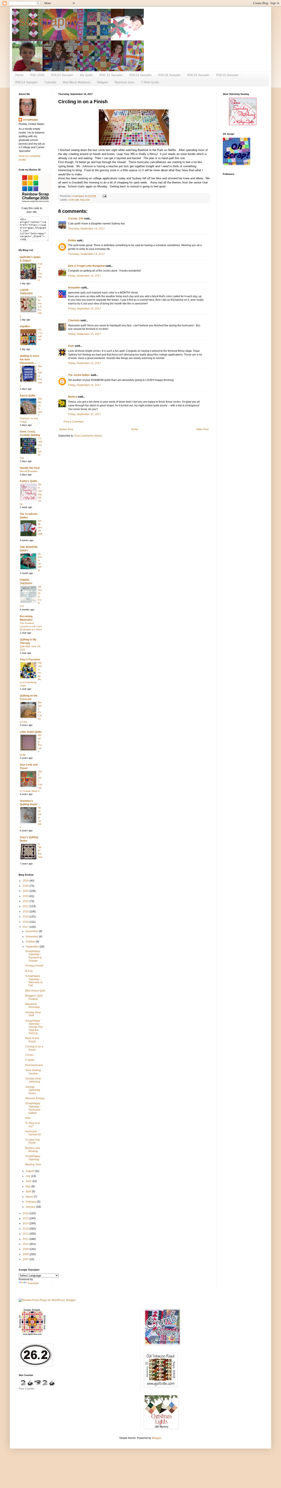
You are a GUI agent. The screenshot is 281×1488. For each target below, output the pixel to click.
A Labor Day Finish (32, 1141)
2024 (26, 890)
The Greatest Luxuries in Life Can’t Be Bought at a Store (31, 626)
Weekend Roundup (32, 1006)
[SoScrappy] (35, 202)
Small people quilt (40, 527)
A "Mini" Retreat (40, 850)
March (30, 1196)
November (32, 936)
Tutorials (50, 82)
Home (19, 75)
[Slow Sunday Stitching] (242, 124)
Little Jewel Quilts (31, 731)
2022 (26, 901)
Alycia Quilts (28, 395)
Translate (33, 1283)
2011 (26, 1239)
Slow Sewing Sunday (33, 1072)
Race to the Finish (32, 1040)
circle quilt (73, 199)
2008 (26, 1254)
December (32, 931)
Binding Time (33, 1164)
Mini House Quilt (35, 990)
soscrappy (48, 21)
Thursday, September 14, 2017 (86, 228)
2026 (26, 880)
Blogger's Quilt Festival (34, 997)
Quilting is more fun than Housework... (29, 359)
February (31, 1201)
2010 (26, 1244)
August (30, 1171)
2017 (26, 926)
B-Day (29, 970)
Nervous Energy (35, 1098)
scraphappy (30, 119)
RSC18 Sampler (169, 75)
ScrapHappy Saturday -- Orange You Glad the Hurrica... (34, 1027)
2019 (26, 916)
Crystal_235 (75, 218)
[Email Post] (104, 196)
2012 (26, 1233)
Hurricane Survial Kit (33, 1133)
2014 (26, 1223)
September (33, 946)
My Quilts (86, 75)
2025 (26, 885)
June (29, 1181)
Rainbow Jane (124, 82)
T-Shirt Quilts (150, 82)
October (31, 941)
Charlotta (74, 320)
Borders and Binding (32, 1150)
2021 (26, 906)
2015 (26, 1218)
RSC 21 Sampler (111, 75)
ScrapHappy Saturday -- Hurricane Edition (33, 1108)
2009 (26, 1249)
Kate (71, 345)
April (29, 1191)
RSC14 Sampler (26, 82)
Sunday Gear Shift (33, 1014)
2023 (26, 896)
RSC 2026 (37, 75)
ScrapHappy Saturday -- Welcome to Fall (34, 980)
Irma (28, 1118)
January (31, 1206)
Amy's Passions (30, 659)
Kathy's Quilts (28, 481)
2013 (26, 1228)
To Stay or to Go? (32, 1125)
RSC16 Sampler (198, 75)
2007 (26, 1259)
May (28, 1186)
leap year (85, 199)
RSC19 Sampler (140, 75)
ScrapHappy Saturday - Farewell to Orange (33, 956)
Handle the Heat (30, 467)
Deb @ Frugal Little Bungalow (86, 265)
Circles (29, 1054)
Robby (72, 240)
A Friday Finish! (34, 965)
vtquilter (25, 326)
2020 (26, 911)
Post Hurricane (34, 1065)
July (28, 1176)
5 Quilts (29, 1059)
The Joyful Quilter (79, 375)
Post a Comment (73, 421)
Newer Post (66, 429)
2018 (26, 921)
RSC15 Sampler (227, 75)
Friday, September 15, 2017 (84, 275)
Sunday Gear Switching (33, 1080)
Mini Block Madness (76, 82)
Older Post (202, 429)
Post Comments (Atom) (88, 435)
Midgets (102, 82)
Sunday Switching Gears (32, 1090)
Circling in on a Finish (34, 1048)
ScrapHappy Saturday (32, 1158)
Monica (72, 396)
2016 (26, 1213)
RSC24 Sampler (62, 75)
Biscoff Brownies (29, 471)
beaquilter (74, 287)
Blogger (156, 1438)
